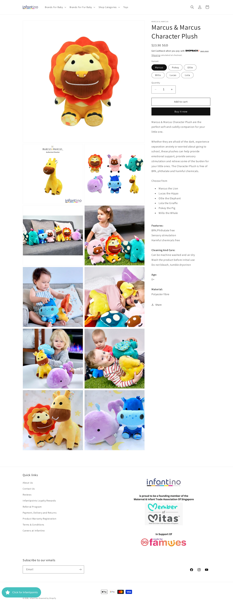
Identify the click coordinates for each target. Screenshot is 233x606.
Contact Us (29, 488)
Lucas (173, 75)
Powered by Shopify (47, 598)
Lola (187, 75)
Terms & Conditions (33, 524)
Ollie (190, 67)
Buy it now (180, 111)
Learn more (204, 51)
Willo (158, 75)
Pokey (175, 67)
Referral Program (32, 506)
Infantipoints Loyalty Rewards (39, 500)
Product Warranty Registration (39, 518)
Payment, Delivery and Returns (39, 512)
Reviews (27, 494)
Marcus (159, 67)
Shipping (155, 55)
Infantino (34, 598)
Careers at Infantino (34, 530)
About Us (28, 482)
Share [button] (158, 304)
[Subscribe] (80, 569)
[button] (55, 7)
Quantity (155, 82)
